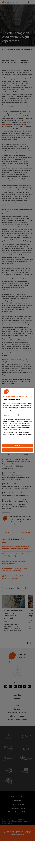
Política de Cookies (23, 432)
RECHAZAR (17, 450)
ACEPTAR (17, 445)
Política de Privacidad (14, 434)
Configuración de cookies (17, 440)
